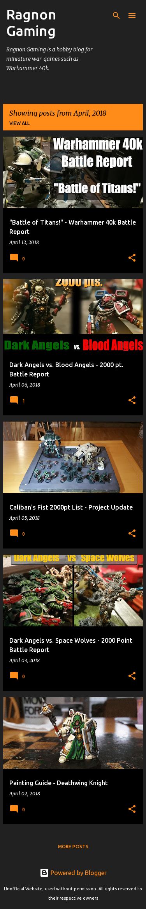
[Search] (116, 15)
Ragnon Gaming (31, 22)
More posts (73, 846)
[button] (132, 258)
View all (19, 123)
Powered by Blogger (78, 872)
